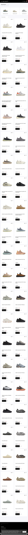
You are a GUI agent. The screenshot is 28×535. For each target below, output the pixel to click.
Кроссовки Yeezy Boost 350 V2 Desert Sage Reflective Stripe (6, 101)
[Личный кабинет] (24, 1)
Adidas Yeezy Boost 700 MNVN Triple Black (20, 328)
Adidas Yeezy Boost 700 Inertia (19, 372)
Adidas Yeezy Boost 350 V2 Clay (20, 259)
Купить (4, 38)
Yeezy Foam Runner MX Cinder (19, 463)
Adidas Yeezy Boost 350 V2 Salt (6, 259)
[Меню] (1, 1)
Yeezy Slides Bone (4, 463)
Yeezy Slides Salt (4, 508)
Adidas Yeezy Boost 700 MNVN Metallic (6, 396)
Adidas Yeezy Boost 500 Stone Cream (6, 373)
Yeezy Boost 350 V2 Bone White (20, 168)
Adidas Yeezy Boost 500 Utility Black (6, 350)
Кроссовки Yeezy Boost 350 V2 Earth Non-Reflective (20, 214)
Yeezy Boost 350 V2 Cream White (7, 32)
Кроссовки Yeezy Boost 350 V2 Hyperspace (6, 237)
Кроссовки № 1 (5, 1)
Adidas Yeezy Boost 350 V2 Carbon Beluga (20, 282)
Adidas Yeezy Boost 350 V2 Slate (7, 168)
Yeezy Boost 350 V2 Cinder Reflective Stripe (6, 56)
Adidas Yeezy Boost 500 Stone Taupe (6, 328)
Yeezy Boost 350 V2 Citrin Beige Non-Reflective (6, 78)
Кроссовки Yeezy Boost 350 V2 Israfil (20, 78)
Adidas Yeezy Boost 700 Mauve (20, 304)
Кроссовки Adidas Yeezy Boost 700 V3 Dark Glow (20, 192)
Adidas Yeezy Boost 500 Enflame (20, 395)
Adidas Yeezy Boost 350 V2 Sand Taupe (7, 282)
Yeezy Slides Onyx (4, 440)
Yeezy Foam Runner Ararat (19, 508)
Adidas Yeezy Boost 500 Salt (6, 304)
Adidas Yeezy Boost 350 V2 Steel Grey (20, 146)
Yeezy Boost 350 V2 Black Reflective (19, 33)
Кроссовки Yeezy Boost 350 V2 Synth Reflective (6, 124)
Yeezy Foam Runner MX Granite (20, 440)
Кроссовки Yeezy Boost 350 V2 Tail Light (20, 101)
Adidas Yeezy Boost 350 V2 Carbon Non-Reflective (20, 124)
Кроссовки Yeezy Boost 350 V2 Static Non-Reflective (20, 56)
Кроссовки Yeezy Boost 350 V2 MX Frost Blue (20, 237)
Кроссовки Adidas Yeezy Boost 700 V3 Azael (7, 192)
